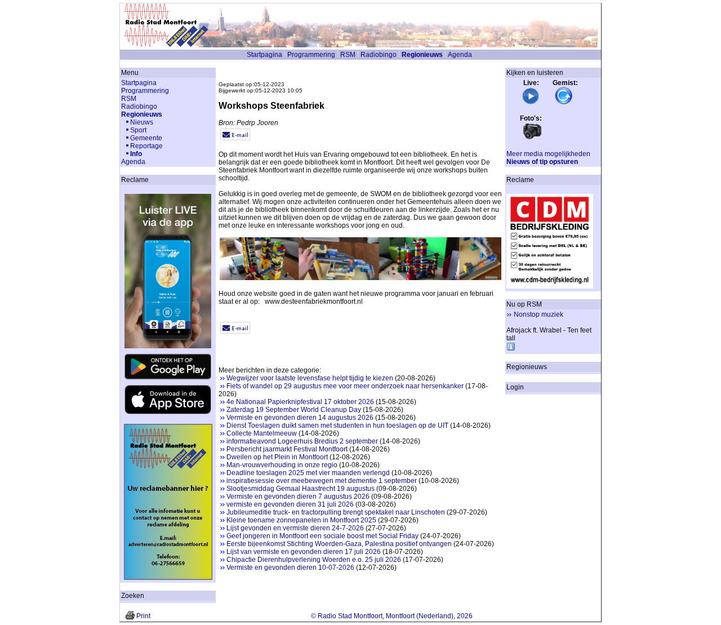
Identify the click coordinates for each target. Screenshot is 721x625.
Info (136, 154)
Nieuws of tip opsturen (542, 162)
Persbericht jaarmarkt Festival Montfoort (287, 449)
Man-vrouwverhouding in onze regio (281, 465)
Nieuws (141, 122)
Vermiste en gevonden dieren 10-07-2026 (290, 567)
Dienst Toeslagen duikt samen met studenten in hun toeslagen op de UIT (337, 425)
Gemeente (146, 138)
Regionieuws (422, 55)
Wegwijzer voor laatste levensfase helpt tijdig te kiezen (309, 378)
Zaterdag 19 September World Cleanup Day (293, 410)
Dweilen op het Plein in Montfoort (277, 457)
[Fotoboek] (532, 138)
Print (143, 616)
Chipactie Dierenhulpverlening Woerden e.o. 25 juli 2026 (313, 560)
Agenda (460, 55)
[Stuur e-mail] (235, 138)
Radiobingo (378, 55)
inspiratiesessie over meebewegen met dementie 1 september (321, 481)
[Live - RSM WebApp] (531, 103)
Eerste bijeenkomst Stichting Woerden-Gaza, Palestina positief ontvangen (339, 544)
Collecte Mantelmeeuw (261, 433)
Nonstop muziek (538, 314)
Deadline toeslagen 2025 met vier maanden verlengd (308, 473)
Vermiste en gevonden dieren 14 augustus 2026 (299, 418)
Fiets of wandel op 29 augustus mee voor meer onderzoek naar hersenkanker (345, 386)
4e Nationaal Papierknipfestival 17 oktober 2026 (300, 402)
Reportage (146, 146)
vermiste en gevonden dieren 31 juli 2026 (290, 504)
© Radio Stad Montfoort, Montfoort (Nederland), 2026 (392, 616)
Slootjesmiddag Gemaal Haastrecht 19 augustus (300, 489)
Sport (138, 130)
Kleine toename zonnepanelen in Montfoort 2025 (301, 520)
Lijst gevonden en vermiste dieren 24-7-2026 (295, 528)
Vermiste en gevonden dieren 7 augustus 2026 (298, 496)
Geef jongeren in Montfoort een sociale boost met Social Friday (322, 536)
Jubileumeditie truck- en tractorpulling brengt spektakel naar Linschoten (335, 512)
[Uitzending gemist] (564, 103)
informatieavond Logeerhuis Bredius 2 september (302, 441)
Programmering (311, 55)
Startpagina (264, 55)
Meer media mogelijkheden (548, 154)
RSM (347, 55)
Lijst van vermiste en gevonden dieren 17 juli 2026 (303, 552)
